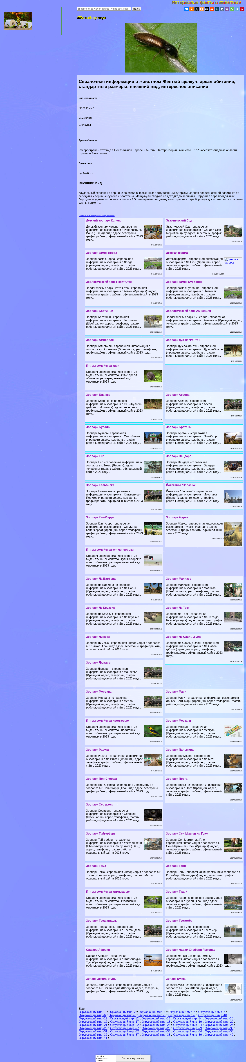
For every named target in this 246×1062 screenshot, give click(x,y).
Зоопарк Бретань (178, 427)
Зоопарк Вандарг (178, 456)
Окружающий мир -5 (211, 1011)
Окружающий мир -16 (93, 1021)
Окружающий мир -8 (152, 1015)
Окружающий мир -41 (93, 1037)
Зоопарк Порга (176, 778)
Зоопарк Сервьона (99, 804)
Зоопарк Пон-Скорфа (101, 778)
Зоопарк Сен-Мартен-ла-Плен (187, 833)
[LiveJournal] (217, 9)
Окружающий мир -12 (124, 1018)
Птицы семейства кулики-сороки (110, 549)
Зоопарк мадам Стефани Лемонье (190, 949)
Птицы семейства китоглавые (108, 891)
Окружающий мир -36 (93, 1034)
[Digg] (207, 9)
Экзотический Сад (179, 220)
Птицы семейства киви (102, 365)
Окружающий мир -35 (219, 1031)
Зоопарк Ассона (177, 394)
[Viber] (227, 9)
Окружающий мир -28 (156, 1028)
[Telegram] (237, 9)
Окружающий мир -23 (156, 1024)
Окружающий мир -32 (124, 1031)
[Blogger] (202, 9)
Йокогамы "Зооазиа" (181, 485)
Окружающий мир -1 (92, 1011)
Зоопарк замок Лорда (101, 252)
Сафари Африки (98, 949)
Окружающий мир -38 (156, 1034)
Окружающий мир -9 (181, 1015)
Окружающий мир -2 (122, 1011)
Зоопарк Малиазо (178, 578)
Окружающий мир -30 (219, 1028)
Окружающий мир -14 (187, 1018)
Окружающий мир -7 (122, 1015)
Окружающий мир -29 (187, 1028)
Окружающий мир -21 (93, 1024)
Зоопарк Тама (96, 865)
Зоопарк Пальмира (180, 749)
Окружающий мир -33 (156, 1031)
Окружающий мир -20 (219, 1021)
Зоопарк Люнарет (99, 662)
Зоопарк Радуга (97, 749)
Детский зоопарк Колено (104, 220)
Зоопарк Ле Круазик (100, 607)
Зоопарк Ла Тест (177, 607)
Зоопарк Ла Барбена (101, 578)
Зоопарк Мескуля (178, 720)
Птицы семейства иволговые (107, 720)
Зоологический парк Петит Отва (109, 281)
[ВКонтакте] (186, 9)
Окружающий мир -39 (187, 1034)
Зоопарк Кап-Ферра (100, 517)
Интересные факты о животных (209, 2)
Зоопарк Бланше (98, 394)
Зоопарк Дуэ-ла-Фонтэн (183, 339)
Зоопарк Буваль (98, 427)
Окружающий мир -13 (156, 1018)
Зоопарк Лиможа (98, 636)
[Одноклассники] (191, 9)
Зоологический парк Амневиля (188, 310)
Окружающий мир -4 (181, 1011)
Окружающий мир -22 (124, 1024)
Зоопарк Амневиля (100, 339)
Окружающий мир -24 (187, 1024)
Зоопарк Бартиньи (99, 310)
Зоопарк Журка (177, 517)
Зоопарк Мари (176, 691)
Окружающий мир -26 (93, 1028)
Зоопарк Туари (176, 891)
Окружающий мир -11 (93, 1018)
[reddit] (212, 9)
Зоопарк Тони (176, 865)
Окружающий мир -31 (93, 1031)
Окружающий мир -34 (187, 1031)
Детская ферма (177, 252)
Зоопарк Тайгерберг (100, 833)
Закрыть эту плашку (133, 1058)
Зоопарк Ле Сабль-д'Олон (184, 636)
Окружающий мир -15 (219, 1018)
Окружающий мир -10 (212, 1015)
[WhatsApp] (232, 9)
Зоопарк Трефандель (101, 920)
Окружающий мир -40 (219, 1034)
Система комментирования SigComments (97, 216)
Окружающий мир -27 (124, 1028)
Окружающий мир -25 (219, 1024)
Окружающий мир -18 (156, 1021)
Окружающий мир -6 (92, 1015)
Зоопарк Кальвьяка (100, 485)
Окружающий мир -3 (152, 1011)
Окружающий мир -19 (187, 1021)
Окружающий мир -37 (124, 1034)
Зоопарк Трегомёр (179, 920)
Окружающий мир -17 (124, 1021)
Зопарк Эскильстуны (101, 978)
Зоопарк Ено (95, 456)
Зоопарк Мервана (98, 691)
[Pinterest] (242, 9)
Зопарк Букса (175, 978)
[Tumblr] (222, 9)
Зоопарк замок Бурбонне (184, 281)
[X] (196, 9)
